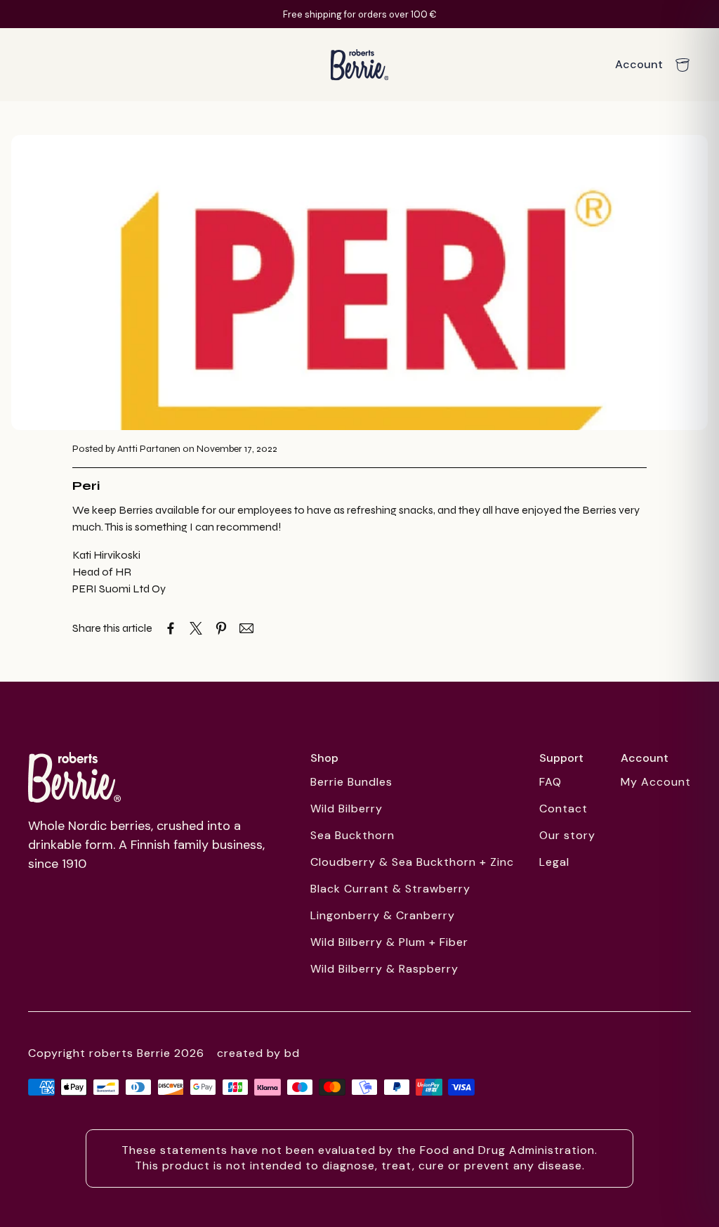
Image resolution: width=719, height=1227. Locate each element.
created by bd (258, 1053)
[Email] (246, 628)
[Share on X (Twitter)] (196, 628)
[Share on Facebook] (171, 628)
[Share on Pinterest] (221, 628)
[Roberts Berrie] (74, 777)
